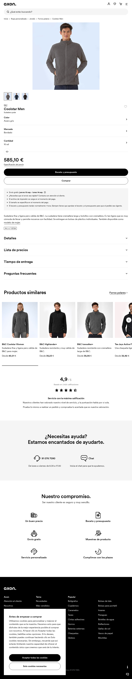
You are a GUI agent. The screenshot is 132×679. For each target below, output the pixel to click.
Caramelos (73, 610)
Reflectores (103, 624)
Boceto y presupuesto (66, 172)
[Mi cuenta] (108, 3)
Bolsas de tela (105, 601)
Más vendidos (43, 605)
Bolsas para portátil (107, 605)
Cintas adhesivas (76, 619)
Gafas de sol (104, 628)
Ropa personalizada (19, 19)
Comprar (66, 180)
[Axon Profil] (10, 4)
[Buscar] (7, 12)
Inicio (6, 19)
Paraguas (102, 614)
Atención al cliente (13, 601)
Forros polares (43, 19)
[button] (8, 96)
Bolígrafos (73, 601)
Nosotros (8, 605)
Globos (71, 637)
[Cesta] (120, 3)
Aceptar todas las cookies (34, 657)
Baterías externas (76, 628)
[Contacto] (127, 667)
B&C (5, 105)
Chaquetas (73, 633)
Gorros (71, 624)
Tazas (70, 614)
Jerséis (32, 19)
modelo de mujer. (12, 222)
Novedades (41, 601)
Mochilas (102, 637)
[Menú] (126, 3)
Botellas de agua (106, 619)
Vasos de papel (105, 633)
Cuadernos (73, 605)
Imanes (101, 610)
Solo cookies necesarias (35, 666)
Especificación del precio (14, 164)
